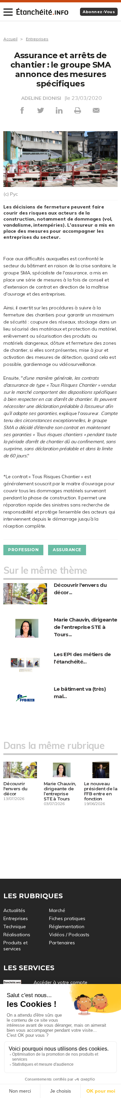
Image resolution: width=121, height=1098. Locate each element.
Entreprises (37, 38)
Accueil (10, 38)
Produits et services (15, 946)
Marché (57, 910)
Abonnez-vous (99, 11)
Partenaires (62, 943)
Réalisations (16, 935)
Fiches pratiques (67, 918)
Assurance (67, 549)
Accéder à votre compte (60, 982)
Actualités (14, 910)
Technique (14, 926)
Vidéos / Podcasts (69, 935)
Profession (23, 549)
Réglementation (66, 926)
